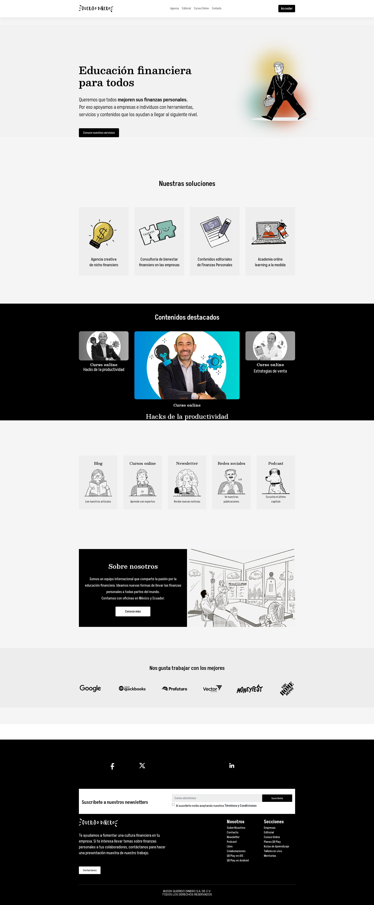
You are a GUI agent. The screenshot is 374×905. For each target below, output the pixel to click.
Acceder (287, 8)
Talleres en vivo (273, 851)
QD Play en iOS (235, 856)
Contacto (216, 8)
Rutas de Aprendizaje (276, 846)
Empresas (269, 828)
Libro (230, 846)
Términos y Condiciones (241, 806)
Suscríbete (277, 798)
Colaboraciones (236, 851)
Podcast (232, 842)
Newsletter (233, 837)
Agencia (174, 8)
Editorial (186, 8)
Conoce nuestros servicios (99, 133)
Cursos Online (201, 8)
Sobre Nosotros (236, 828)
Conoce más (133, 611)
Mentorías (270, 856)
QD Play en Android (238, 860)
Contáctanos (90, 870)
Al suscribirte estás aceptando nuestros (216, 806)
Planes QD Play (272, 842)
